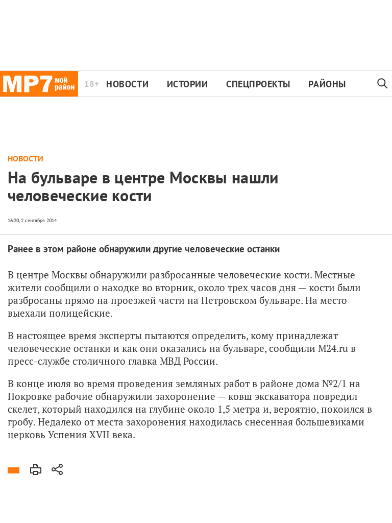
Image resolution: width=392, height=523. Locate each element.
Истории (187, 84)
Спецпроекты (258, 84)
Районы (327, 84)
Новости (127, 84)
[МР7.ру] (39, 84)
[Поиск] (383, 84)
